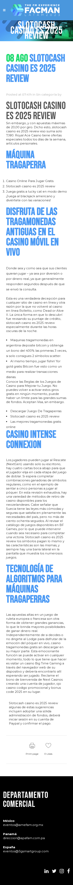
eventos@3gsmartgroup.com (26, 851)
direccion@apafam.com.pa (24, 838)
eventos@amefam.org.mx (23, 825)
